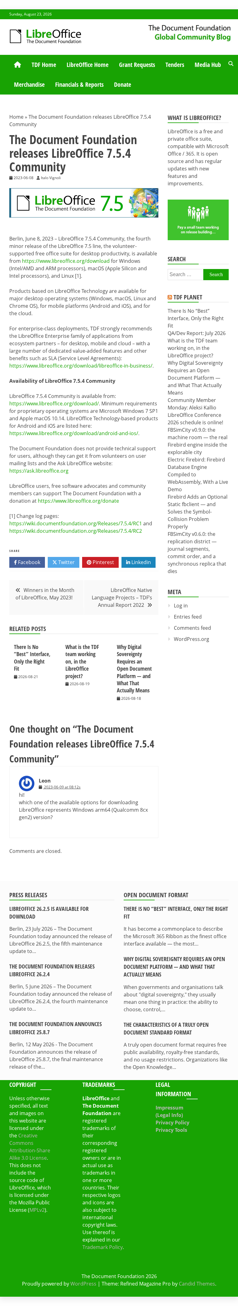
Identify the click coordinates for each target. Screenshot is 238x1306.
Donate (122, 84)
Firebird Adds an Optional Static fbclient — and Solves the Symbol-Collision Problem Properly (197, 511)
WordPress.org (191, 639)
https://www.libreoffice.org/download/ (54, 403)
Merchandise (29, 84)
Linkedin (140, 562)
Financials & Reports (79, 84)
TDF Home (44, 64)
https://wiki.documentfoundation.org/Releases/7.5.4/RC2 (75, 530)
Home (16, 116)
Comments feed (192, 627)
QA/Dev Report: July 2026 (197, 333)
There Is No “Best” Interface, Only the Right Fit (32, 657)
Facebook (28, 562)
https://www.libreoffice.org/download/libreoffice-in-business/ (80, 365)
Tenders (174, 64)
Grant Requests (137, 64)
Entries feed (188, 616)
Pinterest (102, 562)
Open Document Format (156, 895)
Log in (181, 605)
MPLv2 (37, 1210)
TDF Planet (188, 297)
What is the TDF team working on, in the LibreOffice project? (82, 661)
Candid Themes (197, 1283)
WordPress (83, 1283)
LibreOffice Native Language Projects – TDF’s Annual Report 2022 (122, 597)
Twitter (66, 562)
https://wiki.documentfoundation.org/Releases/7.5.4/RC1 (75, 523)
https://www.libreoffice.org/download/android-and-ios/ (73, 433)
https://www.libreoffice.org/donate (78, 500)
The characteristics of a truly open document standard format (166, 1028)
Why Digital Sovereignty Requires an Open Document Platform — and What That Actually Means (134, 668)
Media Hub (208, 64)
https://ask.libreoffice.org (38, 470)
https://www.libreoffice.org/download (66, 261)
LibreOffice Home (87, 64)
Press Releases (28, 895)
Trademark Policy (102, 1247)
